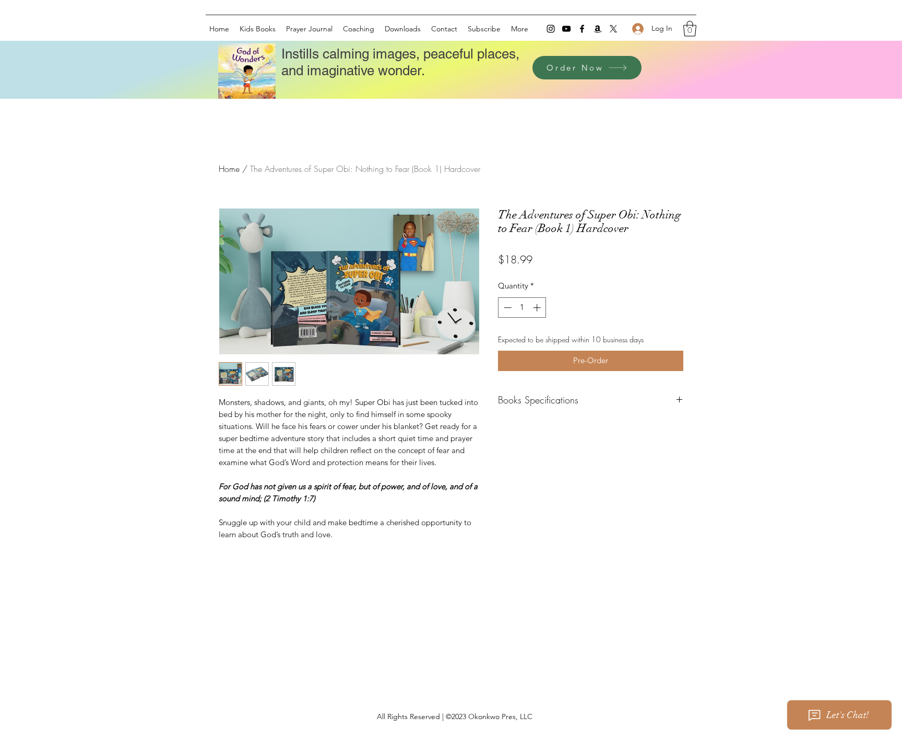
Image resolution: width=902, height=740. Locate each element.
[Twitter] (613, 29)
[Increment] (538, 307)
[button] (689, 29)
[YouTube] (566, 29)
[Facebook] (582, 29)
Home (229, 169)
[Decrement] (507, 307)
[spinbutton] (522, 307)
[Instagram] (550, 29)
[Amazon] (597, 29)
